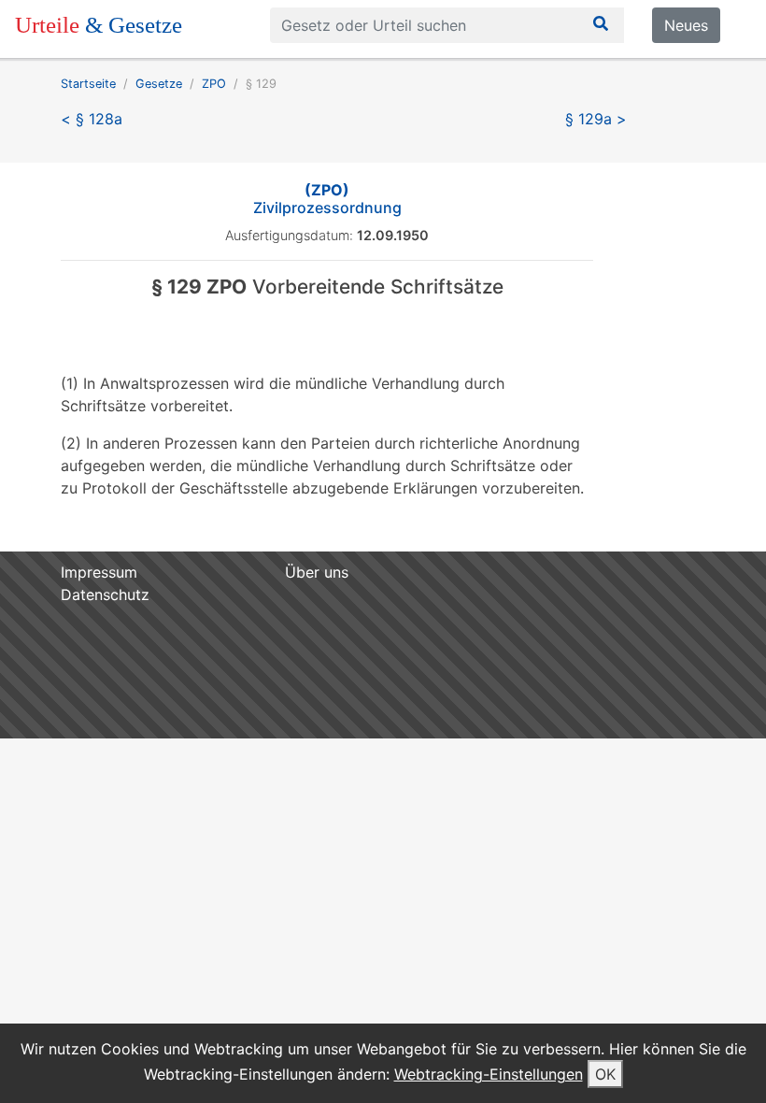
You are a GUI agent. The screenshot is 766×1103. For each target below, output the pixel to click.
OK (605, 1074)
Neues (686, 25)
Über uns (316, 572)
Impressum (99, 572)
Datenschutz (105, 594)
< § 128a (91, 118)
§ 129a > (596, 118)
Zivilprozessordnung (327, 198)
